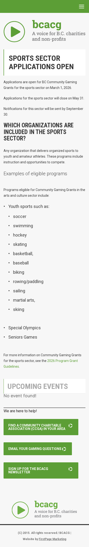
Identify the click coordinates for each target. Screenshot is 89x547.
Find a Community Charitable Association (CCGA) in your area (36, 427)
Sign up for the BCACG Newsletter (28, 470)
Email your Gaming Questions (34, 449)
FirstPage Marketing (52, 539)
